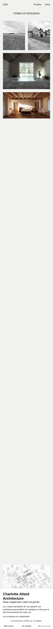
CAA (5, 4)
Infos (47, 4)
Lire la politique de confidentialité (16, 617)
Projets (37, 4)
